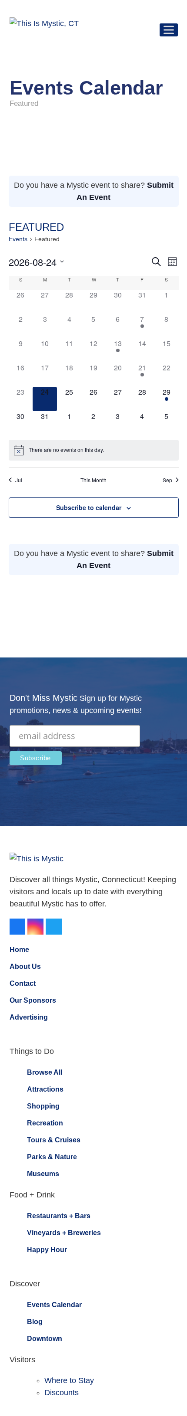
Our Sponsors (33, 1000)
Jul (18, 480)
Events (18, 238)
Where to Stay (69, 1380)
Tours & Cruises (53, 1140)
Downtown (44, 1338)
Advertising (29, 1017)
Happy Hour (47, 1249)
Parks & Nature (52, 1157)
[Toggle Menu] (169, 30)
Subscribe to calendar (88, 507)
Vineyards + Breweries (64, 1232)
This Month (93, 480)
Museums (43, 1173)
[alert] (94, 450)
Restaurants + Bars (58, 1216)
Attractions (45, 1089)
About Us (25, 966)
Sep (167, 480)
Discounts (61, 1392)
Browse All (44, 1072)
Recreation (45, 1123)
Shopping (43, 1106)
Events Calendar (54, 1304)
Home (19, 949)
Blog (35, 1321)
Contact (23, 983)
